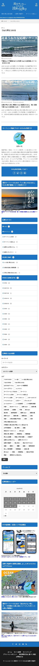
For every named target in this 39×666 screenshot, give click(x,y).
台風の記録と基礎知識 (11, 267)
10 (6, 502)
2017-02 (7, 293)
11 (10, 502)
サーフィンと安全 (10, 236)
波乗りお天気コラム (10, 247)
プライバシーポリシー (10, 654)
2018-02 (8, 303)
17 (6, 506)
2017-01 (8, 288)
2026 (7, 344)
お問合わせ (19, 656)
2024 (7, 334)
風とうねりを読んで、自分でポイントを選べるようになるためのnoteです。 (19, 636)
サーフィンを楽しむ (31, 13)
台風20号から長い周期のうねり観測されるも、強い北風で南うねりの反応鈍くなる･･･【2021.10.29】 (19, 106)
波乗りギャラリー (10, 252)
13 (19, 502)
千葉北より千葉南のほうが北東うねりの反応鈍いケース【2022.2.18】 (19, 62)
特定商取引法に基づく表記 (27, 654)
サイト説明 (17, 652)
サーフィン (8, 231)
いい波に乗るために (11, 262)
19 (15, 506)
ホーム (10, 652)
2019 (7, 308)
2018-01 (8, 298)
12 (15, 502)
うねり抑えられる (15, 21)
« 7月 (5, 516)
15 (28, 502)
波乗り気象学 (9, 257)
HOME (5, 21)
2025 (7, 339)
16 (33, 502)
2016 (7, 283)
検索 (4, 459)
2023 (7, 329)
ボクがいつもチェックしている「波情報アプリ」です (16, 557)
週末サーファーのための (20, 212)
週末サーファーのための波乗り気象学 (25, 661)
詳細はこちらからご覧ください (10, 597)
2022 (7, 324)
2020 (7, 313)
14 (24, 502)
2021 (7, 319)
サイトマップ (27, 652)
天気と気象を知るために (12, 272)
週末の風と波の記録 (7, 13)
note (6, 226)
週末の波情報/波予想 (11, 278)
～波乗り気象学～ (19, 13)
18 (10, 506)
